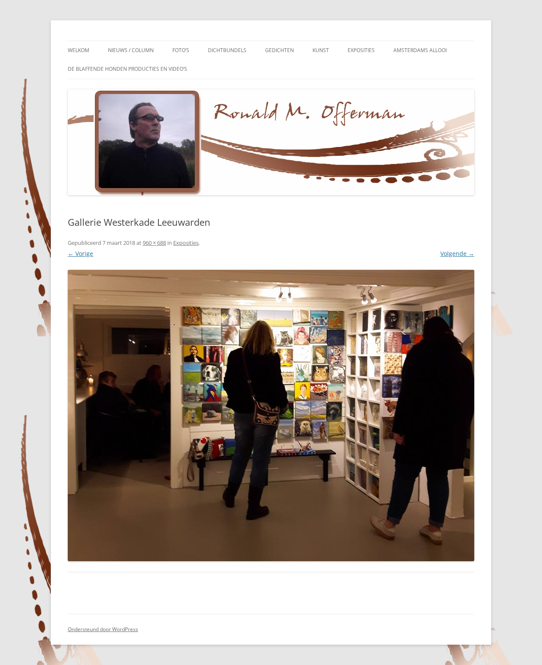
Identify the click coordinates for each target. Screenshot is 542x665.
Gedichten (279, 50)
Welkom (78, 50)
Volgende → (457, 253)
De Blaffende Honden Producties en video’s (127, 68)
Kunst (320, 50)
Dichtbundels (227, 50)
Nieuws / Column (131, 50)
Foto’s (180, 50)
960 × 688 (154, 243)
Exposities (361, 50)
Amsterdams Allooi (420, 50)
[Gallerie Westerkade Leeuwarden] (271, 415)
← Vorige (80, 253)
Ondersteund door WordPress (103, 629)
